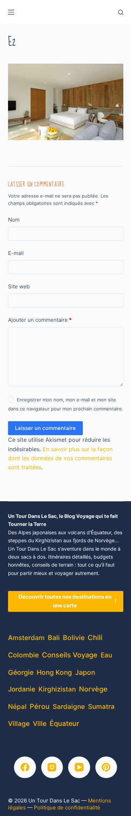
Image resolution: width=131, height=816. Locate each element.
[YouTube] (79, 767)
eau (106, 655)
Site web (19, 286)
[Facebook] (25, 767)
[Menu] (11, 12)
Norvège (93, 689)
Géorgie (21, 672)
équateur (64, 723)
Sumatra (101, 707)
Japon (85, 672)
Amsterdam (26, 638)
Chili (95, 637)
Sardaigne (69, 707)
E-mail (16, 253)
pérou (40, 706)
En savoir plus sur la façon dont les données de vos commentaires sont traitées (60, 458)
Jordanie (21, 689)
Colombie (23, 655)
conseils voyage (69, 654)
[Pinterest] (106, 767)
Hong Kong (54, 672)
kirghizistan (57, 689)
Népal (17, 707)
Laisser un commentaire (45, 428)
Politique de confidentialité (67, 807)
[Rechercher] (120, 12)
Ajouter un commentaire (40, 320)
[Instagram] (52, 767)
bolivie (74, 637)
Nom (14, 219)
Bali (54, 637)
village (19, 724)
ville (39, 724)
